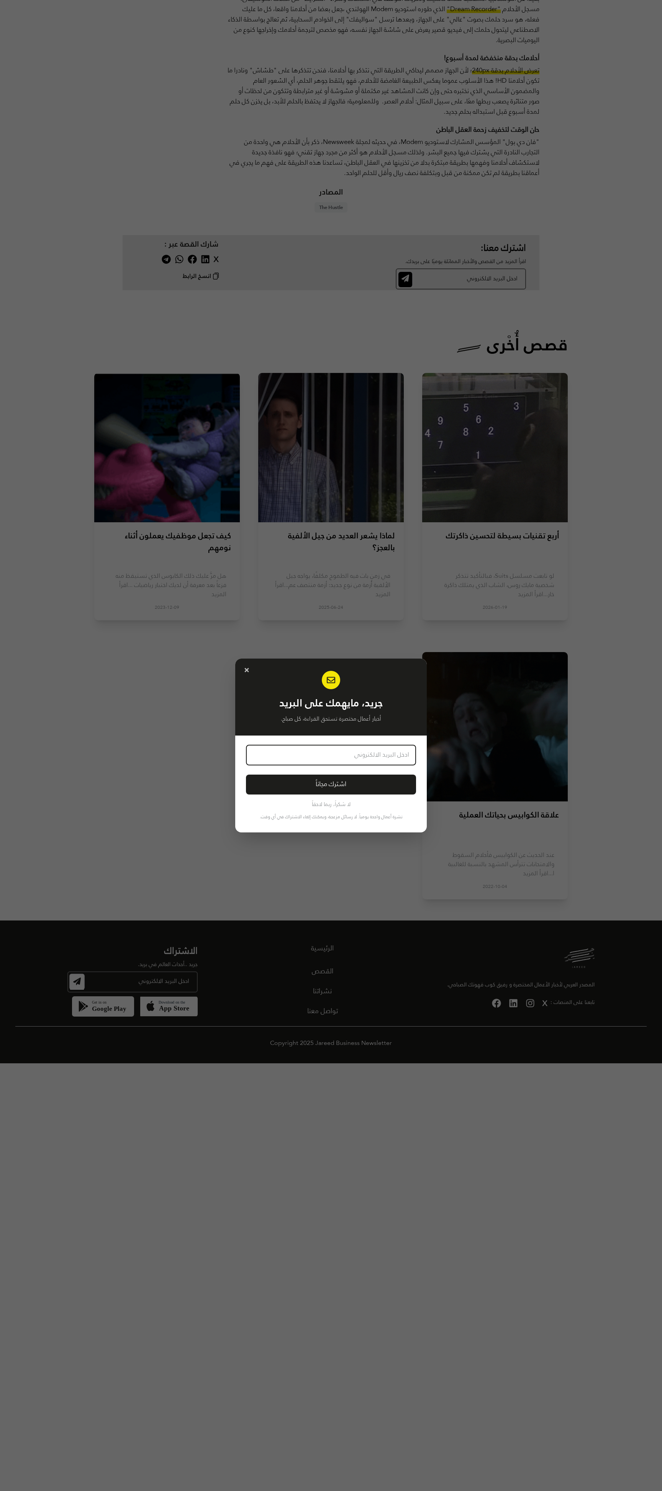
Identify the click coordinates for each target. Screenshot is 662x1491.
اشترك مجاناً (331, 784)
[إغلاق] (247, 670)
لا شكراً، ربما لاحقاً (331, 804)
